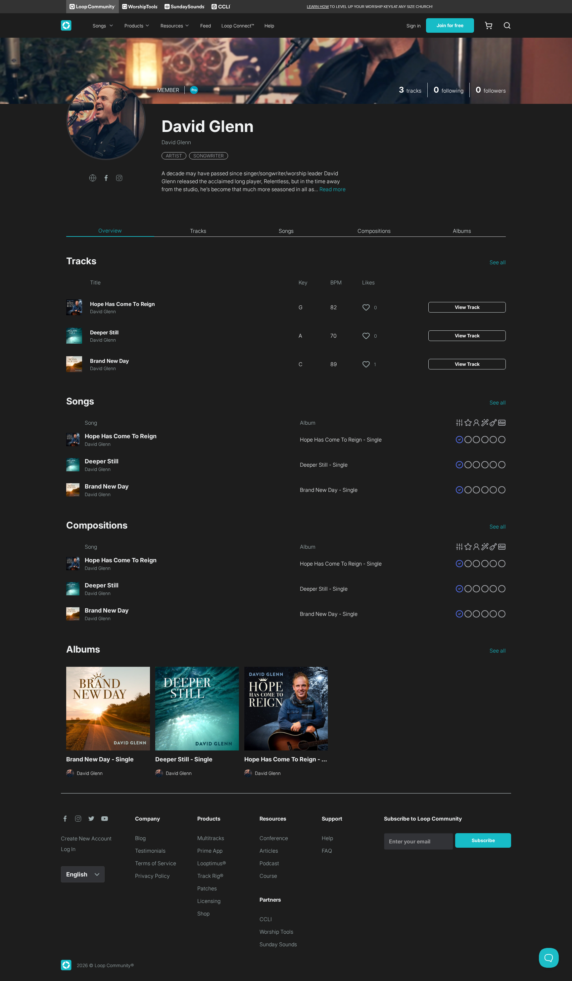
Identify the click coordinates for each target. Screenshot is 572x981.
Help (269, 25)
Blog (140, 838)
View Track (467, 307)
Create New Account (86, 838)
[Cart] (489, 25)
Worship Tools (276, 931)
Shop (203, 913)
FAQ (327, 850)
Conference (274, 838)
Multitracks (210, 838)
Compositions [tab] (374, 231)
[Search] (507, 25)
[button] (93, 177)
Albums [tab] (462, 231)
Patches (207, 888)
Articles (269, 850)
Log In (68, 849)
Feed (205, 25)
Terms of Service (155, 863)
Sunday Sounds (278, 944)
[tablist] (286, 231)
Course (268, 876)
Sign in (413, 25)
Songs (99, 25)
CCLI (266, 919)
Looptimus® (211, 863)
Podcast (269, 863)
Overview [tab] (110, 230)
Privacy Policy (152, 876)
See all (498, 262)
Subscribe (483, 840)
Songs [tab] (286, 231)
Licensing (208, 901)
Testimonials (150, 850)
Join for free (450, 25)
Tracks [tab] (198, 231)
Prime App (209, 850)
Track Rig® (210, 876)
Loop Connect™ (237, 25)
